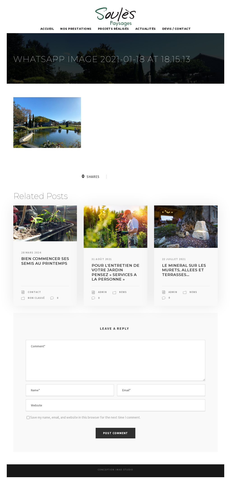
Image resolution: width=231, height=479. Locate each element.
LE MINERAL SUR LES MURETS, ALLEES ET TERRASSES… (184, 270)
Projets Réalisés (113, 28)
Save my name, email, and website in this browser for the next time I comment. (85, 417)
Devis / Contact (176, 28)
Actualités (145, 28)
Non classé (36, 297)
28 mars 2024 (31, 252)
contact (34, 292)
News (123, 292)
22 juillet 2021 (174, 259)
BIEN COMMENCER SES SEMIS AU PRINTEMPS (45, 260)
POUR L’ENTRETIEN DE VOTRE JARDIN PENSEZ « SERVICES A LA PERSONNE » (115, 272)
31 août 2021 (102, 259)
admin (102, 292)
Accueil (47, 28)
